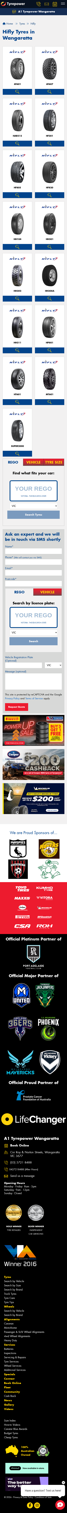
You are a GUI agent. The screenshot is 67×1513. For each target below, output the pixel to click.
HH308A (49, 291)
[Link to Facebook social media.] (30, 1505)
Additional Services (15, 1370)
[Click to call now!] (38, 4)
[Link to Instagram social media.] (37, 1505)
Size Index (10, 1420)
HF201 (49, 136)
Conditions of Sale (43, 1497)
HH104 (17, 239)
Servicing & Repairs (15, 1357)
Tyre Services (11, 1361)
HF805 (17, 187)
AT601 (17, 84)
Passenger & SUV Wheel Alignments (24, 1332)
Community (12, 1392)
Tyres (7, 1277)
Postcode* (10, 579)
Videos (8, 1409)
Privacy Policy (12, 698)
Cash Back (10, 1396)
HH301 (50, 239)
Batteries (8, 1349)
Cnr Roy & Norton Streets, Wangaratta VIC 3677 (35, 1154)
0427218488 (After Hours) (23, 1169)
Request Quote (16, 706)
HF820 (49, 187)
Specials (9, 1374)
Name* (9, 546)
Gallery (9, 1404)
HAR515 (17, 136)
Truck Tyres (10, 1294)
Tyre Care (9, 1298)
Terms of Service (34, 698)
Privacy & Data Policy (23, 1497)
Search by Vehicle (14, 1281)
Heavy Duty (10, 1340)
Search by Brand (13, 1289)
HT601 (17, 394)
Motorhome (10, 1327)
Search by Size (12, 1285)
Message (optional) (15, 671)
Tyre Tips (9, 1302)
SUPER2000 (17, 446)
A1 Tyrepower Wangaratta (36, 11)
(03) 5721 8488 (21, 1162)
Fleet (7, 1387)
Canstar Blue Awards (15, 1429)
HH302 (17, 291)
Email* (9, 568)
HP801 (49, 342)
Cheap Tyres (11, 1437)
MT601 (50, 394)
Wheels (9, 1306)
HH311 (17, 342)
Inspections (10, 1353)
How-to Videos (12, 1425)
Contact (9, 1378)
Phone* (23, 557)
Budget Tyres (11, 1433)
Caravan (8, 1323)
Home (9, 23)
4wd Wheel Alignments (17, 1336)
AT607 (49, 84)
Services (9, 1344)
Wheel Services (12, 1365)
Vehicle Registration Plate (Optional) (19, 659)
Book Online (12, 1383)
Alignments (12, 1319)
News (8, 1400)
